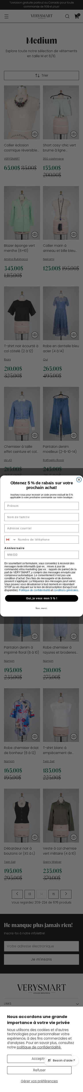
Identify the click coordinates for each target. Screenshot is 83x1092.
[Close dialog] (78, 479)
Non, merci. (41, 608)
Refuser (39, 1070)
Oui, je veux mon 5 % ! (41, 598)
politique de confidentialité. (39, 1047)
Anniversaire (14, 548)
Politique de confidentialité (35, 590)
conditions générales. (66, 590)
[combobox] (10, 540)
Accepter (39, 1058)
